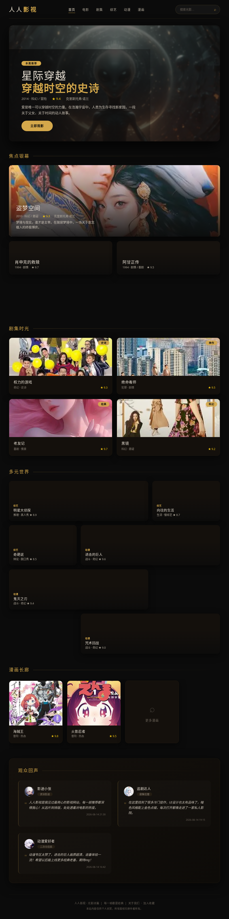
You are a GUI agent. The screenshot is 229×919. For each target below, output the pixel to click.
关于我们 (134, 903)
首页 (71, 9)
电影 (85, 9)
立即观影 (37, 126)
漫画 (141, 9)
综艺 (113, 9)
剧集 (99, 9)
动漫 (127, 9)
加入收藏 (149, 903)
